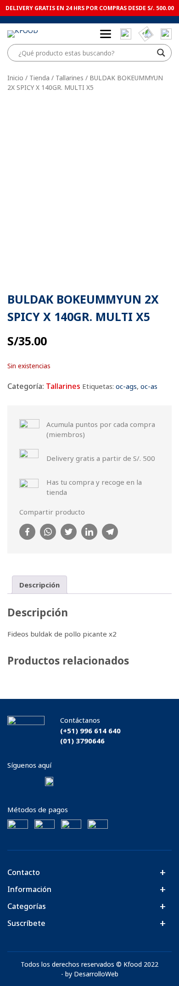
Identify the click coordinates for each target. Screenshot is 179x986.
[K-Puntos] (145, 33)
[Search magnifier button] (161, 52)
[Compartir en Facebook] (27, 532)
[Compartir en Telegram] (110, 532)
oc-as (148, 386)
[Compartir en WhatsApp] (48, 532)
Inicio (15, 77)
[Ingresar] (166, 33)
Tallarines (70, 77)
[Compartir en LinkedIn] (89, 532)
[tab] (39, 585)
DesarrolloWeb (96, 973)
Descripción (39, 584)
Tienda (39, 77)
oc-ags (126, 386)
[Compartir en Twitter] (69, 532)
